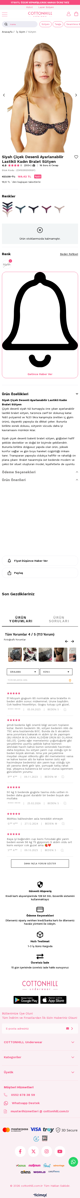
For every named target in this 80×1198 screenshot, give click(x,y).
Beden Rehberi (69, 254)
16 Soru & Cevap (49, 165)
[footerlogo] (40, 985)
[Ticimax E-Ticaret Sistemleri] (40, 1196)
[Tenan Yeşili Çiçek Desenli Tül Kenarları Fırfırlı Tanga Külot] (20, 209)
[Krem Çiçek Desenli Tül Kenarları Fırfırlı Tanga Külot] (59, 209)
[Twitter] (33, 1151)
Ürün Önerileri (14, 480)
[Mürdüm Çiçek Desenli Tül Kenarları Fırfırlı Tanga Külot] (46, 209)
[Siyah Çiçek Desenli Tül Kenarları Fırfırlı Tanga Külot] (33, 209)
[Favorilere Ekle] (76, 157)
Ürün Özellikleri (15, 394)
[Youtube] (60, 1151)
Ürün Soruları (59, 619)
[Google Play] (26, 1000)
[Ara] (6, 24)
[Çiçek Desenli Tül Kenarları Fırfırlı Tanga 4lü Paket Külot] (7, 209)
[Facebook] (20, 1151)
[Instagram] (46, 1151)
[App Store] (53, 1000)
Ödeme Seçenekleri (19, 472)
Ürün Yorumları (21, 619)
